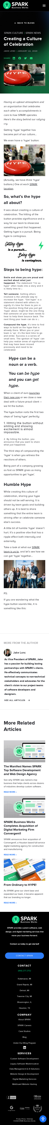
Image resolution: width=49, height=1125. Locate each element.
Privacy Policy (21, 1119)
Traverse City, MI (24, 996)
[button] (14, 58)
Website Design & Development (24, 1074)
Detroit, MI (24, 990)
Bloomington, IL (24, 1002)
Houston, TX (24, 1008)
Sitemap (30, 1119)
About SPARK (24, 1019)
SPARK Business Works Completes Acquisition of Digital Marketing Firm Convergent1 (21, 827)
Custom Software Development (24, 1058)
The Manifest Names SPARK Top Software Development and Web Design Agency (22, 770)
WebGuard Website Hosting (24, 1084)
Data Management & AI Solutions (24, 1069)
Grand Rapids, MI (24, 984)
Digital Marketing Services (24, 1079)
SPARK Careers (24, 1025)
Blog (24, 1037)
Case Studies (24, 1031)
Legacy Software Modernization (24, 1064)
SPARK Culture (13, 33)
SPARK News (33, 33)
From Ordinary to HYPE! (20, 885)
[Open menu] (44, 6)
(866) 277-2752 (24, 970)
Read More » (10, 792)
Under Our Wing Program (24, 1043)
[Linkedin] (24, 1047)
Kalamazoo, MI (24, 978)
